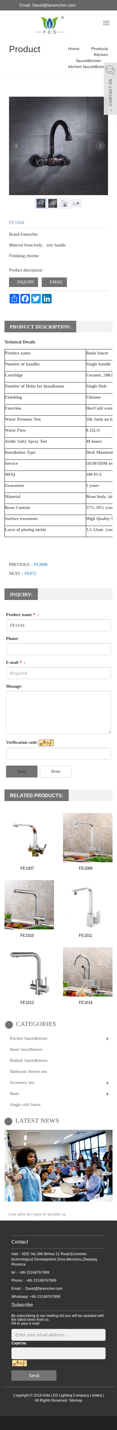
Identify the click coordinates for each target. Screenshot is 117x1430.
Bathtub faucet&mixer (29, 1060)
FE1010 (27, 935)
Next (100, 146)
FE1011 (85, 935)
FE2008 (40, 564)
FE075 (30, 573)
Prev (17, 146)
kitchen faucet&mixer (88, 66)
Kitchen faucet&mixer (29, 1038)
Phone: (12, 638)
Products (99, 48)
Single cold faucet (25, 1104)
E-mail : (16, 662)
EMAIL (56, 282)
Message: (14, 686)
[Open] (110, 89)
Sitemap (75, 1400)
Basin (14, 1093)
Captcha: (19, 1343)
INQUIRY (25, 282)
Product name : (22, 615)
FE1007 (27, 868)
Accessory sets (22, 1082)
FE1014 (85, 1002)
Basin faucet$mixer (26, 1049)
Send (22, 771)
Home (74, 48)
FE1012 (27, 1002)
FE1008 (85, 868)
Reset (55, 771)
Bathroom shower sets (28, 1071)
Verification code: (22, 742)
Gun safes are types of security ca (37, 1214)
